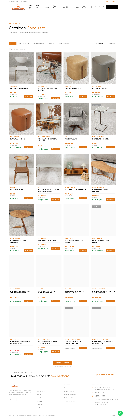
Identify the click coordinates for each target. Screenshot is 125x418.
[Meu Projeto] (95, 7)
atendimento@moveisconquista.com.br (106, 399)
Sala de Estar (30, 7)
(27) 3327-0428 (99, 392)
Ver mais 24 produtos (62, 362)
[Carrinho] (99, 7)
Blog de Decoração (70, 394)
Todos (12, 43)
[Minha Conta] (103, 7)
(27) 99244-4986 (100, 396)
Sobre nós (67, 388)
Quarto (47, 7)
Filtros (113, 43)
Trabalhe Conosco (69, 401)
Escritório (65, 7)
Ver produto (28, 96)
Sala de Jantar (38, 7)
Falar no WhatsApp (106, 374)
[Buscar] (91, 7)
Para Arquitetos (85, 7)
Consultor (112, 7)
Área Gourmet (55, 7)
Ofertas (39, 408)
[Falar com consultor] (120, 413)
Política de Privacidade (71, 398)
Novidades (75, 7)
